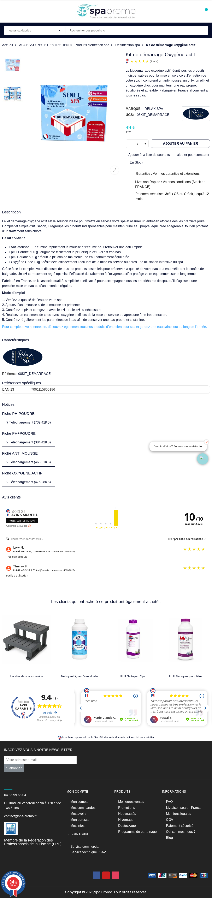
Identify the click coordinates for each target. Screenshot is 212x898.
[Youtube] (106, 875)
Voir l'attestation (22, 520)
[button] (203, 459)
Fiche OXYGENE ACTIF (22, 473)
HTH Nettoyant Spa (86, 676)
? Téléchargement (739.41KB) (28, 422)
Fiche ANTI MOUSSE (20, 453)
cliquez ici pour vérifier (140, 737)
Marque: (134, 109)
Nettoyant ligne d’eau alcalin (32, 676)
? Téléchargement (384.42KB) (28, 442)
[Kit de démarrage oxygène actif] (73, 114)
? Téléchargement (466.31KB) (28, 462)
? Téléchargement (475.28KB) (28, 482)
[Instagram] (115, 875)
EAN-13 (8, 389)
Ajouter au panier (180, 143)
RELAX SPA (154, 109)
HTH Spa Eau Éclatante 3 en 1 (192, 676)
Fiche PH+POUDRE (19, 433)
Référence (9, 374)
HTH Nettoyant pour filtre (138, 676)
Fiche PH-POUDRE (18, 414)
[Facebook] (96, 875)
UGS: (130, 115)
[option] (73, 114)
